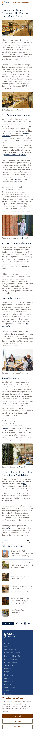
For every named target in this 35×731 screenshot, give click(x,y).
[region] (17, 713)
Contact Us (8, 681)
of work (10, 528)
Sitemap (7, 691)
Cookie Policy (9, 688)
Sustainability (9, 665)
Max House (23, 238)
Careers (7, 678)
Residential (16, 3)
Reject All (17, 727)
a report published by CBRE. (15, 155)
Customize (17, 721)
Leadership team (10, 659)
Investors (7, 669)
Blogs (6, 672)
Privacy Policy (9, 684)
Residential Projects (12, 656)
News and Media (10, 662)
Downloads (8, 675)
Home (6, 643)
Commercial (25, 3)
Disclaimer (8, 694)
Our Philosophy (10, 650)
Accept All (17, 716)
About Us (8, 646)
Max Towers (19, 467)
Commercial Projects (12, 653)
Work (17, 179)
